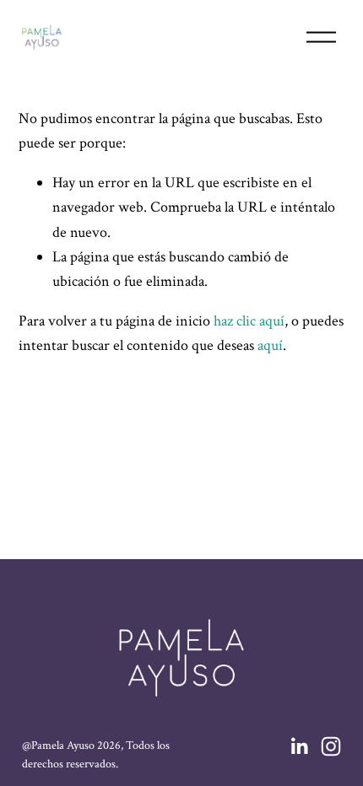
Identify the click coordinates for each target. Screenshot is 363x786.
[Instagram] (331, 746)
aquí (270, 345)
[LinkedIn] (299, 746)
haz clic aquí (249, 321)
